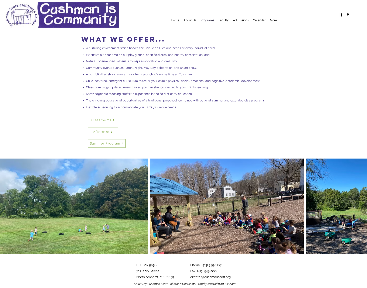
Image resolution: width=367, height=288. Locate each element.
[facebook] (341, 15)
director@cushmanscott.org (210, 277)
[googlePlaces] (348, 15)
